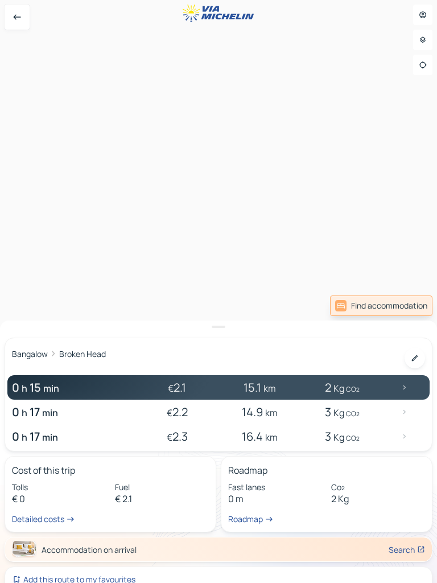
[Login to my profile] (422, 15)
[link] (381, 305)
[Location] (422, 65)
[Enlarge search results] (218, 327)
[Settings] (422, 40)
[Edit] (415, 358)
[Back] (17, 17)
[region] (218, 291)
